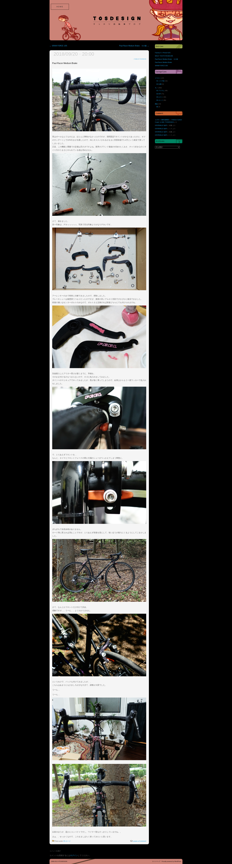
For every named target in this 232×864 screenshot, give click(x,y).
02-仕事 (159, 84)
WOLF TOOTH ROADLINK (164, 56)
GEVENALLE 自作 (161, 125)
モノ (156, 88)
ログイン (74, 855)
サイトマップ (156, 861)
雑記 (156, 104)
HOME (60, 7)
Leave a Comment (139, 841)
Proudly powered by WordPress (171, 861)
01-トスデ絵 (160, 81)
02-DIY (158, 94)
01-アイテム (160, 90)
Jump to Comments (139, 59)
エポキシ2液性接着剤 (162, 120)
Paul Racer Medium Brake (64, 63)
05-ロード (67, 841)
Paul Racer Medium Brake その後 (134, 46)
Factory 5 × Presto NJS (162, 52)
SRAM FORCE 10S (58, 46)
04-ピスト (159, 97)
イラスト (158, 78)
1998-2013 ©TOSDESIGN (59, 861)
